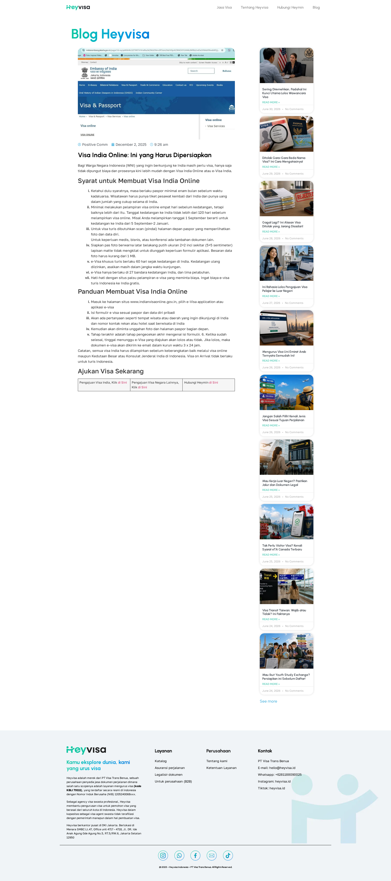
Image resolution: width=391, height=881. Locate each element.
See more (268, 701)
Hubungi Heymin (290, 7)
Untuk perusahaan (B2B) (173, 781)
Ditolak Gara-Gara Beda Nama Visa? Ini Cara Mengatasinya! (283, 160)
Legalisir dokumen (169, 774)
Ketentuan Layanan (221, 768)
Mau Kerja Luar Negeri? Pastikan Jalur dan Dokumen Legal (284, 483)
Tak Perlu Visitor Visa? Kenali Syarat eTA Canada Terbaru (282, 547)
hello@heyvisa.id (282, 768)
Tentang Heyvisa (254, 7)
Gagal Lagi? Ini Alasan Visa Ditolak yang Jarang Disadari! (282, 224)
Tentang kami (216, 761)
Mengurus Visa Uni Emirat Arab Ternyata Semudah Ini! (284, 354)
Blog (316, 7)
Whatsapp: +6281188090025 (280, 774)
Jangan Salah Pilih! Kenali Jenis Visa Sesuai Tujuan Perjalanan (283, 418)
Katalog (161, 761)
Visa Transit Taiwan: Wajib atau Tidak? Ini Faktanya (284, 612)
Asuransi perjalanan (170, 768)
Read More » (271, 102)
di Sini (122, 382)
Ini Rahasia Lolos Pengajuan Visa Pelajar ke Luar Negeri (284, 289)
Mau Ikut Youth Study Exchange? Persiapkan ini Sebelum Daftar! (286, 677)
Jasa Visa (224, 7)
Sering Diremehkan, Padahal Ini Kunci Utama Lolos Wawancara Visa (284, 93)
